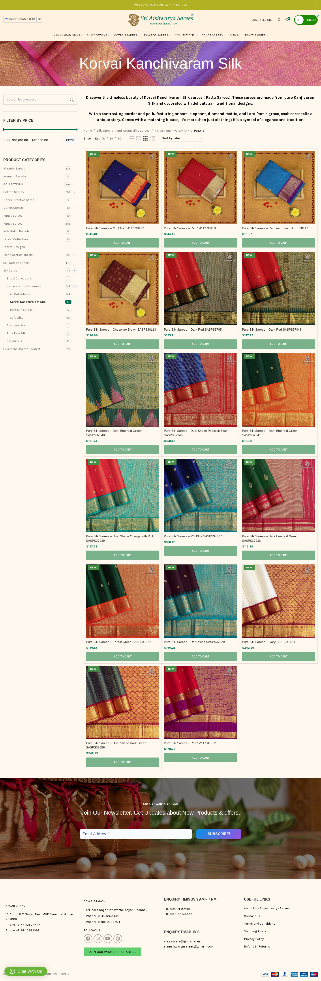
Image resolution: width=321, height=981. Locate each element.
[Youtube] (107, 938)
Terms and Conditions (259, 923)
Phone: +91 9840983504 (103, 922)
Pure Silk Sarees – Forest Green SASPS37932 (118, 642)
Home (88, 130)
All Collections (20, 294)
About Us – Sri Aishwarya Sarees (266, 908)
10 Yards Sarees (14, 168)
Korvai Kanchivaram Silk (28, 302)
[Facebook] (88, 938)
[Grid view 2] (138, 138)
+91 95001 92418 (177, 909)
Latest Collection (15, 239)
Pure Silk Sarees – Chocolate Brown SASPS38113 (121, 329)
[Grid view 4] (152, 138)
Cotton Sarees (13, 192)
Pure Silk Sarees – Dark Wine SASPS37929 (194, 642)
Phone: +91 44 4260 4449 (103, 916)
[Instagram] (98, 938)
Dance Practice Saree (18, 200)
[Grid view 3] (145, 138)
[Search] (279, 19)
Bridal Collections (19, 278)
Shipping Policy (255, 931)
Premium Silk (16, 325)
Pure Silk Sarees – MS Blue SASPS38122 (115, 228)
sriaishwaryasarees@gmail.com (189, 946)
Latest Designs (14, 247)
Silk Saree (10, 270)
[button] (122, 243)
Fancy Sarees (13, 216)
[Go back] (73, 63)
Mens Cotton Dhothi (18, 255)
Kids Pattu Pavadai (16, 231)
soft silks (16, 318)
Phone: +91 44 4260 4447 (23, 925)
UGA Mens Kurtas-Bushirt (21, 349)
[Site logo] (161, 19)
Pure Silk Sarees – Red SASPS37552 (190, 743)
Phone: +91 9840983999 (22, 930)
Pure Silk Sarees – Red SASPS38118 (190, 228)
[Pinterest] (117, 938)
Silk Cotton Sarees (16, 263)
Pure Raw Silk (16, 333)
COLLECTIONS (13, 184)
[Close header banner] (315, 5)
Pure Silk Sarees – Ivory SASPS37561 (268, 642)
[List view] (132, 138)
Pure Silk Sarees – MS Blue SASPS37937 (193, 536)
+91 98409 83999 (178, 914)
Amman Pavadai (14, 176)
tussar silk (14, 341)
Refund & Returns (257, 946)
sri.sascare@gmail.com (182, 941)
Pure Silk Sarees (21, 310)
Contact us (252, 916)
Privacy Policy (254, 939)
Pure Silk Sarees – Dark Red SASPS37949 (272, 329)
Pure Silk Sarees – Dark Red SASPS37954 (193, 329)
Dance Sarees (13, 208)
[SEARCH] (72, 100)
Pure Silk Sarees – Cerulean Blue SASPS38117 (275, 228)
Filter (70, 140)
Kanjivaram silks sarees (24, 286)
